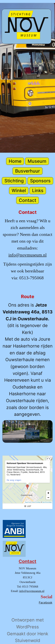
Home (15, 161)
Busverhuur (27, 171)
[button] (27, 486)
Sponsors (40, 180)
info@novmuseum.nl (27, 254)
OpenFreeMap (36, 502)
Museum (37, 161)
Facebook (45, 602)
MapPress (28, 502)
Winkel (19, 190)
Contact (27, 200)
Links (37, 190)
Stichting (14, 180)
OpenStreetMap (47, 502)
